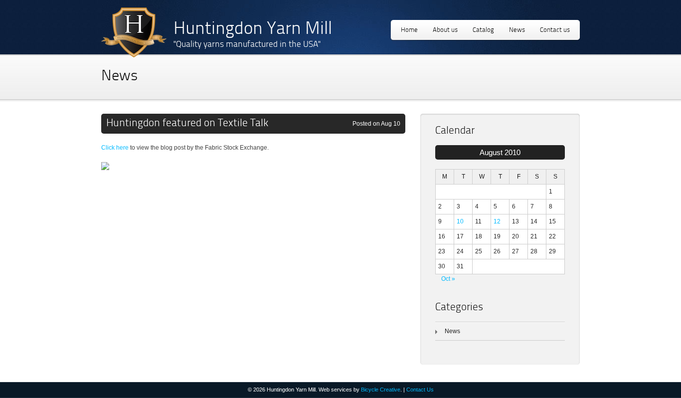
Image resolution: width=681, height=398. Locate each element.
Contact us (555, 30)
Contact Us (420, 390)
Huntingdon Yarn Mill (252, 29)
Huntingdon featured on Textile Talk (187, 123)
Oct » (448, 278)
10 (460, 221)
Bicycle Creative (380, 390)
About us (445, 30)
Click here (115, 147)
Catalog (483, 30)
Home (409, 30)
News (517, 30)
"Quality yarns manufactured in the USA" (247, 44)
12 (497, 221)
